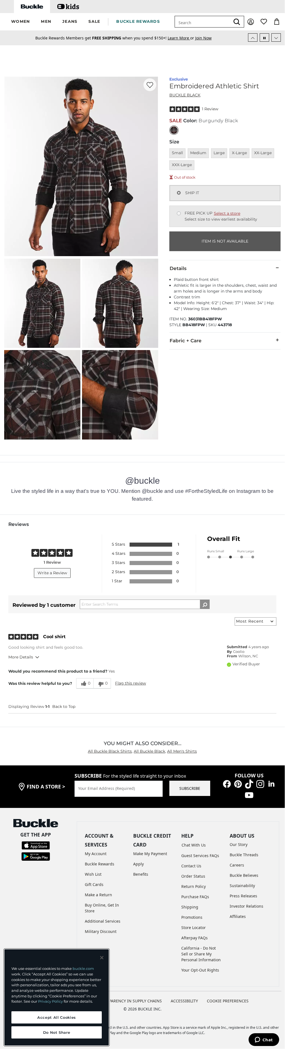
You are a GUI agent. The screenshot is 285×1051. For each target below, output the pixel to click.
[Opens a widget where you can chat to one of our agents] (263, 1040)
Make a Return (98, 894)
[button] (20, 22)
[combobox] (202, 21)
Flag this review (130, 683)
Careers (237, 865)
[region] (56, 997)
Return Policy (193, 886)
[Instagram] (260, 783)
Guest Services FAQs (200, 855)
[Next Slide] (276, 37)
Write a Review (52, 572)
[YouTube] (249, 794)
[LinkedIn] (271, 783)
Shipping (189, 907)
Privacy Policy (50, 1001)
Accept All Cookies (56, 1017)
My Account (95, 853)
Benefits (140, 874)
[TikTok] (249, 783)
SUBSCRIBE (189, 788)
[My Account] (250, 22)
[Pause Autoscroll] (264, 37)
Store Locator (193, 927)
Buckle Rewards (99, 864)
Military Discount (101, 931)
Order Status (193, 876)
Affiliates (238, 916)
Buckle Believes (244, 875)
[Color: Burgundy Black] (174, 130)
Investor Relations (246, 906)
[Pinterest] (238, 783)
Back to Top (63, 706)
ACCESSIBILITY (184, 1000)
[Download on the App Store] (35, 844)
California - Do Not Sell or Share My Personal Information (201, 953)
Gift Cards (94, 884)
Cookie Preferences (228, 1000)
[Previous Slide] (252, 37)
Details (178, 268)
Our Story (238, 844)
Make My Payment (150, 853)
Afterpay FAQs (194, 937)
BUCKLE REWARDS (138, 21)
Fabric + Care (186, 340)
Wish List (93, 874)
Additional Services (102, 921)
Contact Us (191, 865)
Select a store (227, 213)
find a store (46, 786)
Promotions (191, 917)
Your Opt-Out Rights (200, 970)
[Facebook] (226, 783)
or (181, 38)
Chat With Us (194, 845)
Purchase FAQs (195, 896)
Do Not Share (56, 1032)
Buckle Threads (244, 854)
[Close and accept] (102, 958)
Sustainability (242, 885)
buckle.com (83, 968)
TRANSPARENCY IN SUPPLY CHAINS (129, 1000)
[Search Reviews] (205, 604)
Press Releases (243, 895)
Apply (138, 864)
